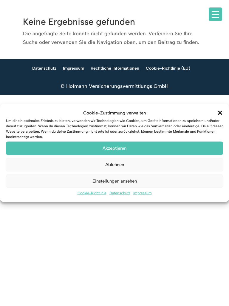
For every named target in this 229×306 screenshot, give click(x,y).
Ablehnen (114, 164)
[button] (220, 113)
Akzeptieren (114, 148)
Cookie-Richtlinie (92, 193)
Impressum (142, 193)
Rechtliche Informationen (115, 68)
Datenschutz (119, 193)
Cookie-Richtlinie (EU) (168, 68)
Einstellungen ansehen (114, 181)
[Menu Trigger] (215, 14)
